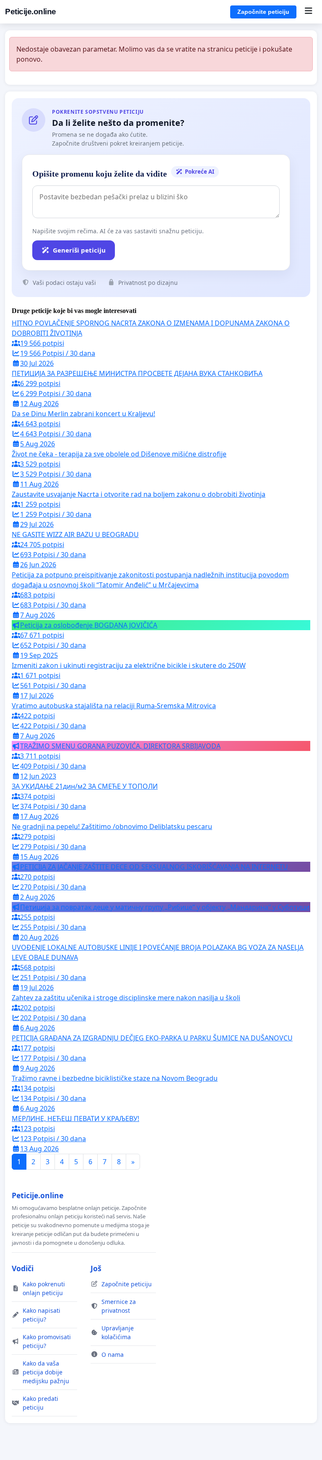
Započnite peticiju (263, 11)
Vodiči (23, 1268)
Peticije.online (30, 11)
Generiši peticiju (79, 250)
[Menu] (308, 11)
